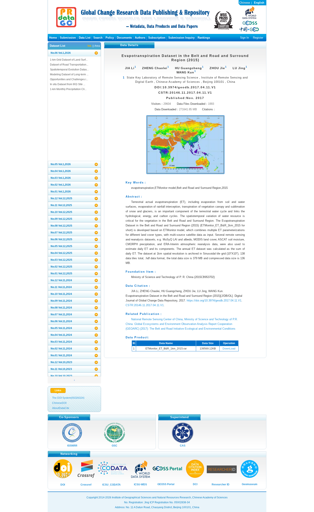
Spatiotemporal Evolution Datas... (69, 69)
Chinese (244, 2)
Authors (140, 37)
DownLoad (229, 348)
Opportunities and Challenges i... (69, 79)
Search (98, 37)
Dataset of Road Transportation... (69, 64)
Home (53, 37)
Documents (124, 37)
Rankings (204, 37)
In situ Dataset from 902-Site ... (67, 84)
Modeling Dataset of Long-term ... (69, 74)
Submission (68, 37)
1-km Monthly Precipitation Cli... (68, 89)
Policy (110, 37)
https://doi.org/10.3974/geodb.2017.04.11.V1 (214, 300)
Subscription (156, 37)
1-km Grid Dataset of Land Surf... (69, 59)
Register (258, 37)
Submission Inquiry (181, 37)
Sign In (244, 37)
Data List (84, 37)
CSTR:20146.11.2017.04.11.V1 (145, 305)
